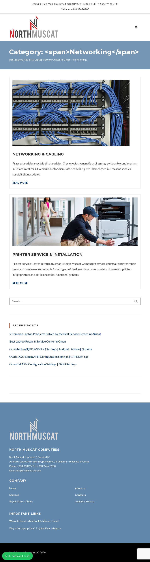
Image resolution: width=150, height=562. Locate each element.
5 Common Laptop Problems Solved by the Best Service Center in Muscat (55, 334)
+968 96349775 (26, 466)
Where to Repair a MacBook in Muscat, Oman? (34, 521)
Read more (20, 182)
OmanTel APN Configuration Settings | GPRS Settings (43, 364)
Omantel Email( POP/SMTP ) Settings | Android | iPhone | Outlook (50, 349)
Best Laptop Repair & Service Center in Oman (37, 341)
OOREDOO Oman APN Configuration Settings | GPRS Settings (49, 356)
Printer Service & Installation (47, 254)
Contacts (80, 494)
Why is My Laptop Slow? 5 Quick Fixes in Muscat (35, 528)
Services (14, 494)
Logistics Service (84, 501)
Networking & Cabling (38, 154)
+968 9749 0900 (46, 466)
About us (80, 488)
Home (12, 488)
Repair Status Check (21, 501)
